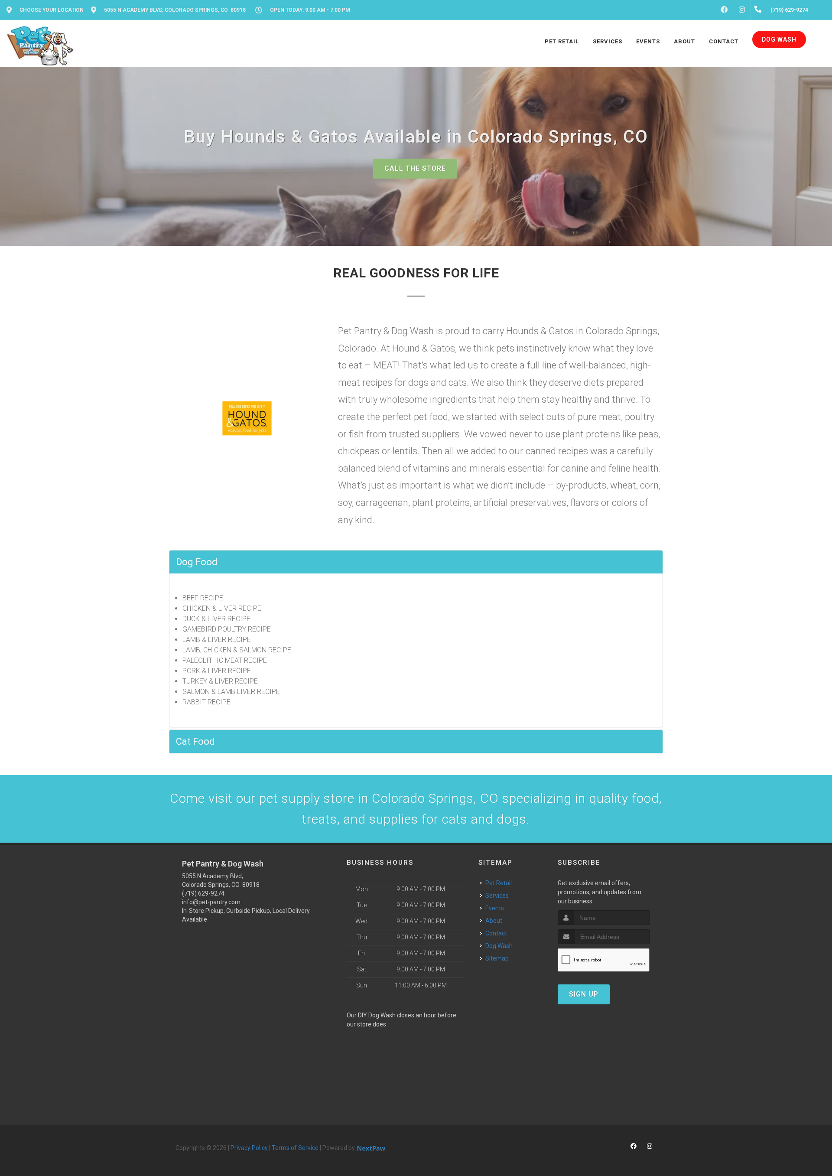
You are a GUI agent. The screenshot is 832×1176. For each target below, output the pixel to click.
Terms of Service (295, 1147)
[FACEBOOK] (724, 10)
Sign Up (583, 994)
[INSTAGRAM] (742, 10)
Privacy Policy (249, 1147)
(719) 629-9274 (203, 893)
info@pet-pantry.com (211, 902)
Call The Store (415, 168)
